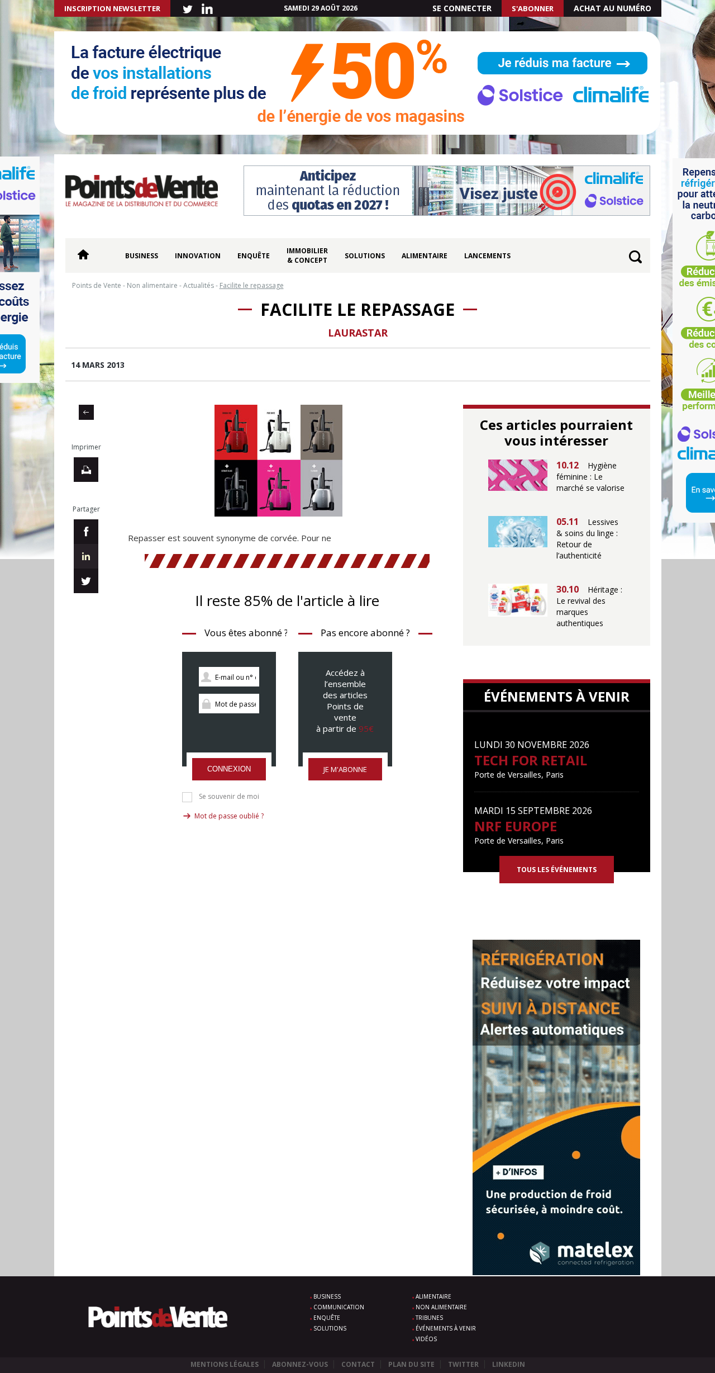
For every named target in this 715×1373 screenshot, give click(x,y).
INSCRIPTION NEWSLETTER (112, 8)
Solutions (365, 256)
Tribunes (429, 1318)
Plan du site (411, 1364)
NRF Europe (515, 826)
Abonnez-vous (300, 1364)
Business (141, 256)
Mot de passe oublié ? (229, 816)
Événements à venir (446, 1328)
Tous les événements (557, 869)
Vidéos (426, 1339)
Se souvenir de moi (229, 796)
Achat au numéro (612, 8)
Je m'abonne (345, 769)
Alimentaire (424, 256)
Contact (358, 1364)
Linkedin (508, 1364)
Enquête (253, 256)
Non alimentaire (441, 1307)
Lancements (487, 256)
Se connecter (462, 8)
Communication (338, 1307)
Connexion (229, 769)
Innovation (198, 256)
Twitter (463, 1364)
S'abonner (533, 8)
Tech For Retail (530, 760)
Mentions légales (224, 1364)
